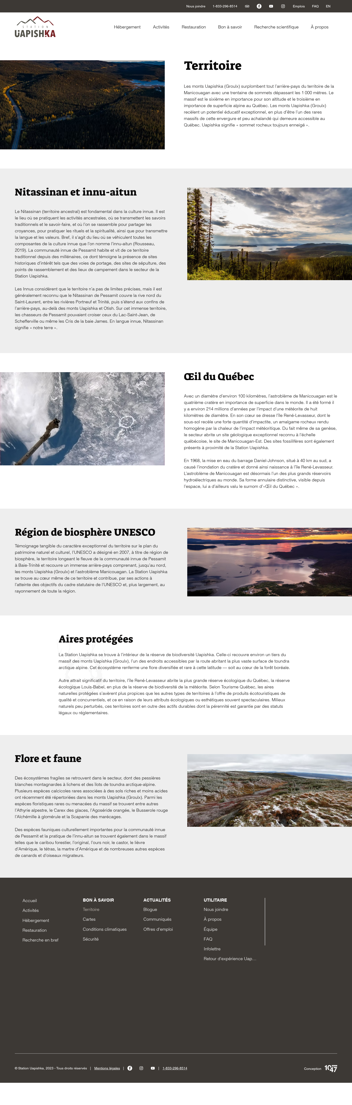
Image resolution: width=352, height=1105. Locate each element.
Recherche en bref (40, 940)
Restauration (35, 930)
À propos (212, 919)
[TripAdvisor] (247, 6)
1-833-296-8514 (175, 1068)
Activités (31, 910)
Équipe (210, 929)
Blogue (150, 909)
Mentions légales (107, 1068)
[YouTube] (271, 6)
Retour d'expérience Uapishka (230, 958)
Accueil (30, 900)
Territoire (91, 909)
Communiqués (157, 919)
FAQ (208, 939)
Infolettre (212, 949)
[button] (233, 27)
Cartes (89, 919)
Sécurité (91, 939)
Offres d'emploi (158, 929)
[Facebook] (259, 6)
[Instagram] (283, 6)
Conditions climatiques (105, 929)
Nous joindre (216, 909)
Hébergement (36, 920)
